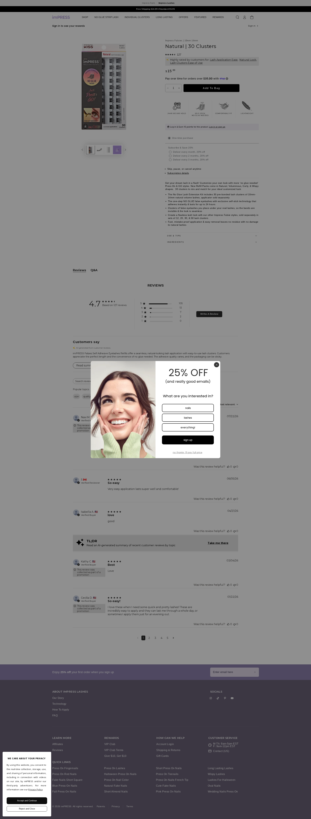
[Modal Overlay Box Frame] (155, 409)
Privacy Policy (35, 789)
